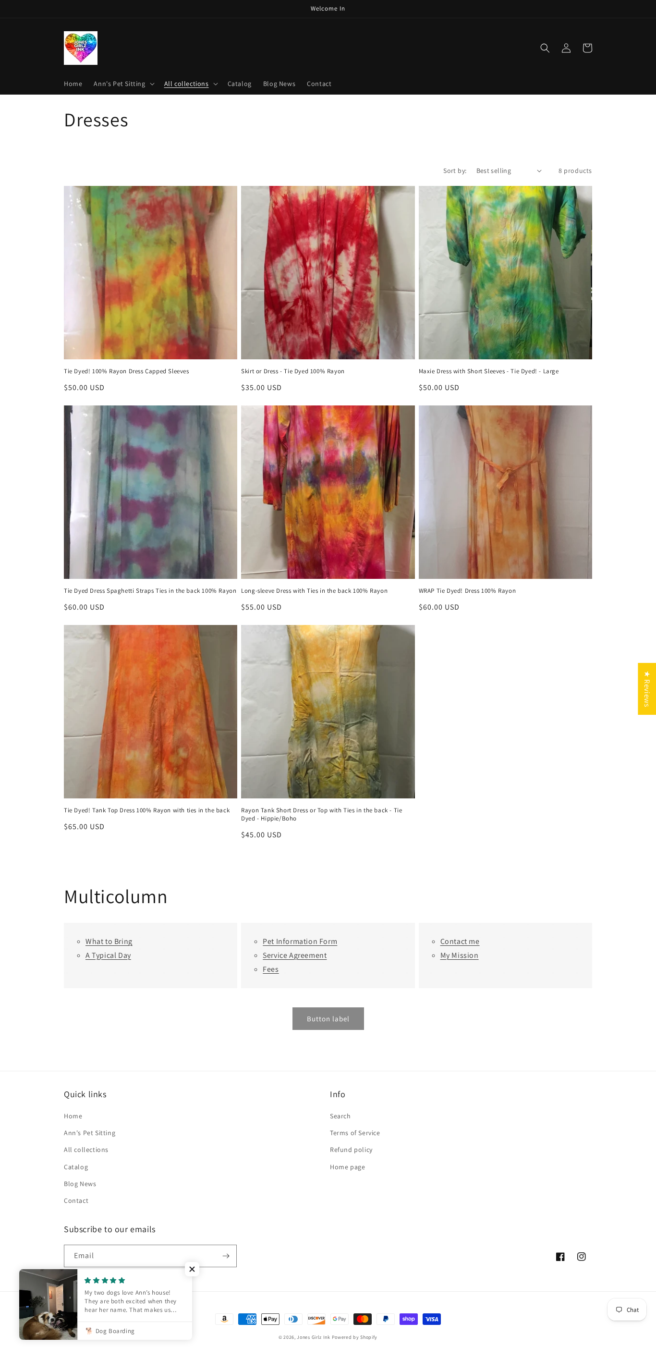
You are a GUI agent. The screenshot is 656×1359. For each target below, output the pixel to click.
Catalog (76, 1167)
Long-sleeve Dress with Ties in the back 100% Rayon (314, 591)
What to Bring (109, 941)
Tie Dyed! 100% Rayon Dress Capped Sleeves (126, 371)
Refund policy (351, 1149)
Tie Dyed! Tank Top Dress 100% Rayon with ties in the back (147, 810)
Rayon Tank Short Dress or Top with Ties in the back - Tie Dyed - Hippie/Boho (321, 814)
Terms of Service (355, 1132)
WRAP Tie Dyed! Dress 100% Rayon (467, 591)
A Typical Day (108, 955)
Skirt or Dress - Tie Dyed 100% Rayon (293, 371)
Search (340, 1116)
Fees (271, 969)
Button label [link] (328, 1018)
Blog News (80, 1183)
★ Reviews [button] (647, 688)
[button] (123, 83)
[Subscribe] (225, 1256)
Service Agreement (295, 955)
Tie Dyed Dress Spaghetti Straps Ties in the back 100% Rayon (150, 591)
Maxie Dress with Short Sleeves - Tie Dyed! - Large (489, 371)
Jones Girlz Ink (313, 1337)
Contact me (460, 941)
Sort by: (454, 170)
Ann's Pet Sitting (89, 1132)
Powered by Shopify (355, 1337)
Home (73, 1116)
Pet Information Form (300, 941)
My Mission (459, 955)
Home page (347, 1167)
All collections (86, 1149)
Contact (76, 1200)
